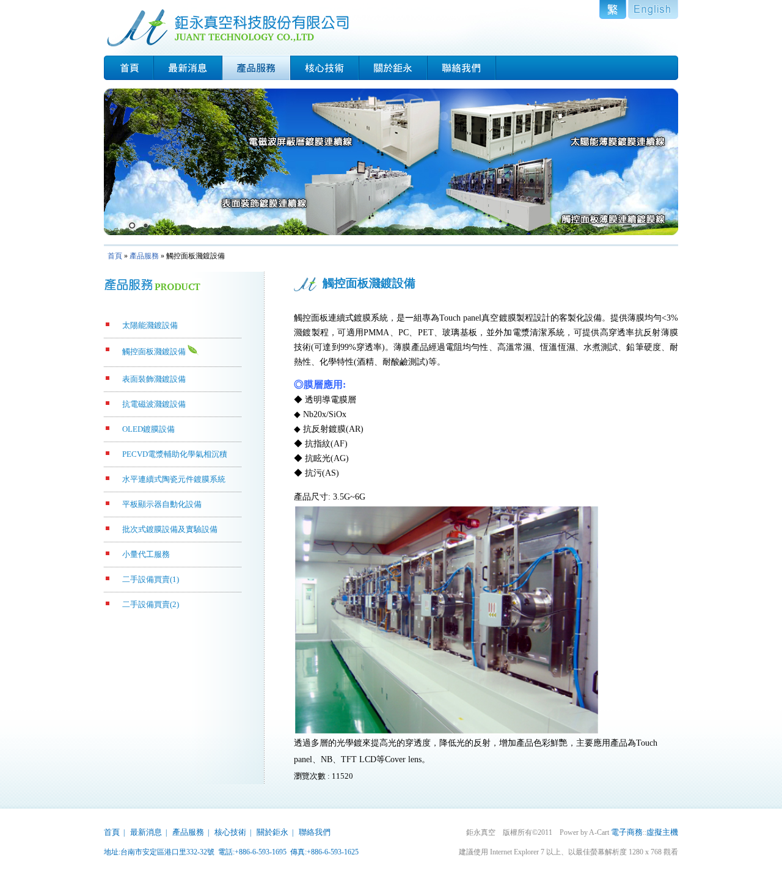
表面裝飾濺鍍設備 (154, 379)
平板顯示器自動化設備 (162, 504)
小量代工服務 (146, 554)
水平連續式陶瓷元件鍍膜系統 (173, 479)
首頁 (115, 256)
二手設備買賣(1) (150, 579)
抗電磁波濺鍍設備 (154, 404)
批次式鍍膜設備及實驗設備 (169, 529)
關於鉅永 (272, 832)
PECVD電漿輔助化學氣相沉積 (174, 454)
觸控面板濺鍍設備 (154, 351)
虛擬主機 (662, 832)
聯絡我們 (315, 832)
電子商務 (627, 832)
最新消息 (146, 832)
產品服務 (144, 256)
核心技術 (230, 832)
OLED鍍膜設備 (148, 429)
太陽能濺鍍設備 (150, 325)
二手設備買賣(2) (150, 604)
